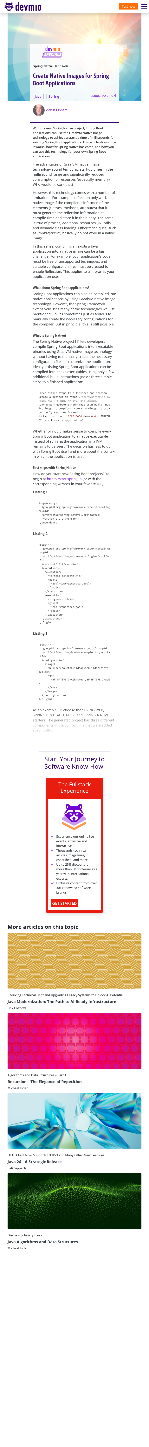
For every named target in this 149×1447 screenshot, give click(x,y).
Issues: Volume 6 (103, 96)
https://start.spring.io (64, 478)
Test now (128, 6)
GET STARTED (64, 903)
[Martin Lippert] (39, 110)
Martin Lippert (56, 110)
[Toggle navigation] (26, 6)
